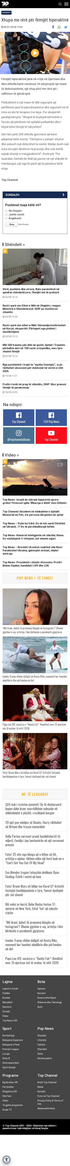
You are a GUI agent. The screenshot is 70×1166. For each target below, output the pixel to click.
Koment (41, 993)
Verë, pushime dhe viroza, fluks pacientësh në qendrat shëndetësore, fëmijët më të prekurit (31, 293)
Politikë (6, 993)
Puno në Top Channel (48, 1096)
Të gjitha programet (12, 1105)
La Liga (6, 1053)
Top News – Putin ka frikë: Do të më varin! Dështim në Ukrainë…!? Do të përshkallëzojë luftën (34, 525)
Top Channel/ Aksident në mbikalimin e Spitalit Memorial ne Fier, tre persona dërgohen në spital (33, 513)
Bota (41, 982)
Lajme (7, 982)
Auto (39, 1007)
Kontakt (41, 1091)
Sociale (6, 1011)
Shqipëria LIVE (9, 1091)
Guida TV (7, 1109)
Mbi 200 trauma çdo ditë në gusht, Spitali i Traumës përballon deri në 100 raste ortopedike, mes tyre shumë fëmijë (34, 350)
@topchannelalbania (18, 439)
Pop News (45, 1029)
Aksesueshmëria (46, 1108)
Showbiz (41, 1035)
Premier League (10, 1049)
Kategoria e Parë (11, 1044)
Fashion (41, 1044)
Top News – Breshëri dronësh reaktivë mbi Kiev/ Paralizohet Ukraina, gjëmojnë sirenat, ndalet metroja (33, 550)
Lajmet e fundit (10, 988)
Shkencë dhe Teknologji (49, 1002)
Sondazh (12, 195)
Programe (10, 1075)
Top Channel (18, 421)
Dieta (40, 1053)
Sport (6, 1029)
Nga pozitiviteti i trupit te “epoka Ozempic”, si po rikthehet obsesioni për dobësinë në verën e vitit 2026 (33, 370)
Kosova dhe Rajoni (46, 997)
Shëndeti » (15, 244)
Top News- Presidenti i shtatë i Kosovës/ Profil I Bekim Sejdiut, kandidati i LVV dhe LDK (32, 564)
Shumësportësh (10, 1063)
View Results (23, 224)
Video (5, 1016)
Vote (11, 224)
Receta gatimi (44, 1058)
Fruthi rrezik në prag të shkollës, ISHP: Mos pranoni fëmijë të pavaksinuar (34, 388)
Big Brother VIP (10, 1082)
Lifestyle (41, 1040)
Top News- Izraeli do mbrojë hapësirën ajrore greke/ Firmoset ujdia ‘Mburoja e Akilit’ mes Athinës (35, 501)
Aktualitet (7, 1002)
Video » (12, 455)
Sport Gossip (8, 1067)
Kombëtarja (8, 1035)
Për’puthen (8, 1087)
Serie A (6, 1058)
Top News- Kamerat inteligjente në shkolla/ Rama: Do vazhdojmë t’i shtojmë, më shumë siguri (33, 537)
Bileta (40, 1087)
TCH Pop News (51, 421)
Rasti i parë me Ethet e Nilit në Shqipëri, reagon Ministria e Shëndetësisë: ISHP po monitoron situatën (32, 311)
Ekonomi (6, 1007)
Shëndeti (6, 13)
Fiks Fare (6, 1096)
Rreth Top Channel (46, 1082)
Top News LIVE (9, 1020)
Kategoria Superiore (12, 1040)
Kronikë (6, 997)
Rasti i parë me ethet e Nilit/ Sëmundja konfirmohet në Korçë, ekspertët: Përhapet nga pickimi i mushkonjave (34, 331)
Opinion (41, 988)
